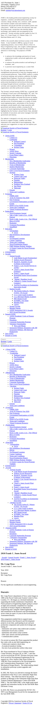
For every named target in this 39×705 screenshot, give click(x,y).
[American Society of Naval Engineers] (14, 128)
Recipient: (4, 573)
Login (10, 130)
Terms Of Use (27, 703)
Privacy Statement (15, 703)
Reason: (3, 581)
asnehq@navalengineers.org (15, 10)
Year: (2, 570)
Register (3, 130)
